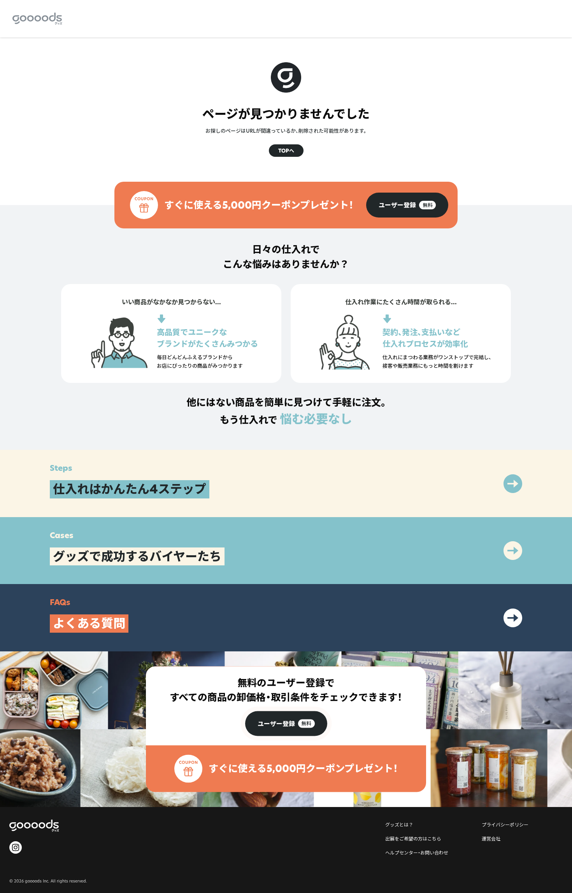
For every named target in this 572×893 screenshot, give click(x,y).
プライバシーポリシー (505, 824)
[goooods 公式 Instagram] (15, 847)
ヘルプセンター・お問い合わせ (416, 852)
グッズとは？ (399, 824)
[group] (407, 205)
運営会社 (491, 838)
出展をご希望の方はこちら (413, 838)
